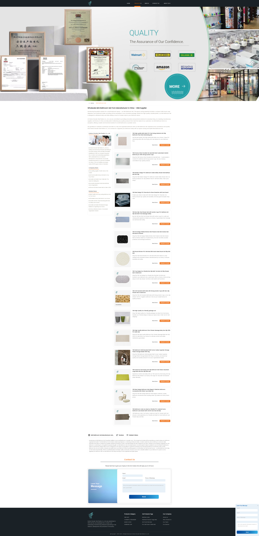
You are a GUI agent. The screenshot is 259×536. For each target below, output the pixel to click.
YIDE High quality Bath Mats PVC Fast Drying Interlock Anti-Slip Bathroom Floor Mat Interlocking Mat (149, 134)
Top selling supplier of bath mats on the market (98, 172)
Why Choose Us (167, 520)
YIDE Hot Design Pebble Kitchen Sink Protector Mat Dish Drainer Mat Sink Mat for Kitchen (150, 232)
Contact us (155, 3)
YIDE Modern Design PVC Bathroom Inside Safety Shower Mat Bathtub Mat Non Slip (151, 173)
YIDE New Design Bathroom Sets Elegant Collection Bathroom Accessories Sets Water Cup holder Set (148, 390)
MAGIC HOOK (127, 522)
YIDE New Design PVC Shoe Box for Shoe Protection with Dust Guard (150, 192)
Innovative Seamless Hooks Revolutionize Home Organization (99, 184)
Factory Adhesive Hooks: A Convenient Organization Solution (98, 210)
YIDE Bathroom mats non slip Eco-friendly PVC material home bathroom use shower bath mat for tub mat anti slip (149, 410)
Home (128, 3)
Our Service (166, 524)
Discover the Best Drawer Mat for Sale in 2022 (100, 187)
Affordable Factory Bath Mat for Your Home (100, 198)
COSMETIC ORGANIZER (130, 519)
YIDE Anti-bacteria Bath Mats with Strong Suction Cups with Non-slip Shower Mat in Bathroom (150, 291)
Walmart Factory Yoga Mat (149, 519)
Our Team (165, 522)
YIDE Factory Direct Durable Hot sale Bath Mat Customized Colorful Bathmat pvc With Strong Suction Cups (150, 154)
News (146, 3)
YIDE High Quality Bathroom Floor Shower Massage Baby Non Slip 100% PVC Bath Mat (151, 331)
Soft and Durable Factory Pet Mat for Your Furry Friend (99, 176)
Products (137, 3)
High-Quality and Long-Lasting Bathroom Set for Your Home (100, 195)
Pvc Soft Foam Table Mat (149, 524)
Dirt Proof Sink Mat (147, 522)
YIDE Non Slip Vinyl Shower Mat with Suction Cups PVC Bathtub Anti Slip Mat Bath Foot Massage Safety (150, 213)
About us (166, 3)
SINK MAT (126, 517)
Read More (155, 145)
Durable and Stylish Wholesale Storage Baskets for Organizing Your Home (98, 206)
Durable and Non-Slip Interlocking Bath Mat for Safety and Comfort (99, 201)
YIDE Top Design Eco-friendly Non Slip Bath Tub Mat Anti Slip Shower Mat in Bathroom (150, 272)
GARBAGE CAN (128, 524)
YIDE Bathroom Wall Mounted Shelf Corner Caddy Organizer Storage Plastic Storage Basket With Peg (150, 351)
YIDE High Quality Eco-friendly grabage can (144, 311)
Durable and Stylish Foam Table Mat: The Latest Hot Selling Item (99, 180)
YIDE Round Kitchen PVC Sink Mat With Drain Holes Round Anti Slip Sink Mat (151, 252)
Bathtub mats (146, 517)
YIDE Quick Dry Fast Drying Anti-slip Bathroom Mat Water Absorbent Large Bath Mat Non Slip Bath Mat (150, 370)
